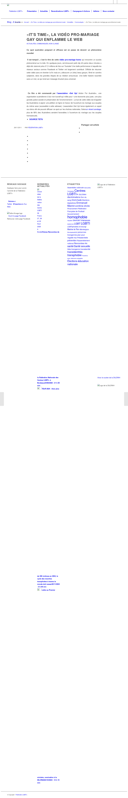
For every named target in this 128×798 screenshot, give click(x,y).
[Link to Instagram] (119, 2)
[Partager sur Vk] (30, 153)
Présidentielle (82, 237)
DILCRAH (82, 194)
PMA (75, 238)
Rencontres (79, 243)
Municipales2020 (72, 232)
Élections (72, 261)
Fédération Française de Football (76, 209)
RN (86, 243)
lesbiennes (70, 224)
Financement (72, 208)
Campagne (70, 191)
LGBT (77, 223)
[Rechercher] (118, 11)
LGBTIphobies (72, 226)
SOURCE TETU (36, 119)
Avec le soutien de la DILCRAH (109, 377)
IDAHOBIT (77, 220)
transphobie (74, 255)
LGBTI (85, 223)
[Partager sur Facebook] (82, 128)
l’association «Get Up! (67, 93)
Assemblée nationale (75, 187)
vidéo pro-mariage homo (70, 59)
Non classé (54, 43)
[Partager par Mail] (30, 161)
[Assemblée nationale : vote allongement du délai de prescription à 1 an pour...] (2, 399)
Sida (69, 249)
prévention (72, 240)
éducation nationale (78, 262)
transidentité (85, 249)
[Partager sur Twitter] (82, 132)
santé (70, 246)
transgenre (75, 249)
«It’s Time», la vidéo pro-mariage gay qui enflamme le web (63, 37)
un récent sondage (93, 109)
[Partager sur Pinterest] (30, 140)
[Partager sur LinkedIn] (30, 144)
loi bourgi (82, 226)
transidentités (74, 252)
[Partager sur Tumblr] (30, 149)
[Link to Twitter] (111, 2)
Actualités (31, 43)
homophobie (77, 216)
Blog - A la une (13, 22)
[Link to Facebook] (115, 2)
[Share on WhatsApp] (30, 136)
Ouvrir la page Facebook (17, 216)
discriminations (73, 197)
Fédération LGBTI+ (35, 127)
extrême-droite (82, 205)
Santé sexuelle (82, 246)
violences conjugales (77, 258)
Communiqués (42, 43)
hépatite (69, 220)
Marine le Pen (73, 229)
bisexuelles (87, 188)
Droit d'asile (77, 199)
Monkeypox (84, 229)
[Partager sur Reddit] (30, 157)
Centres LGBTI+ (76, 192)
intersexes (85, 220)
